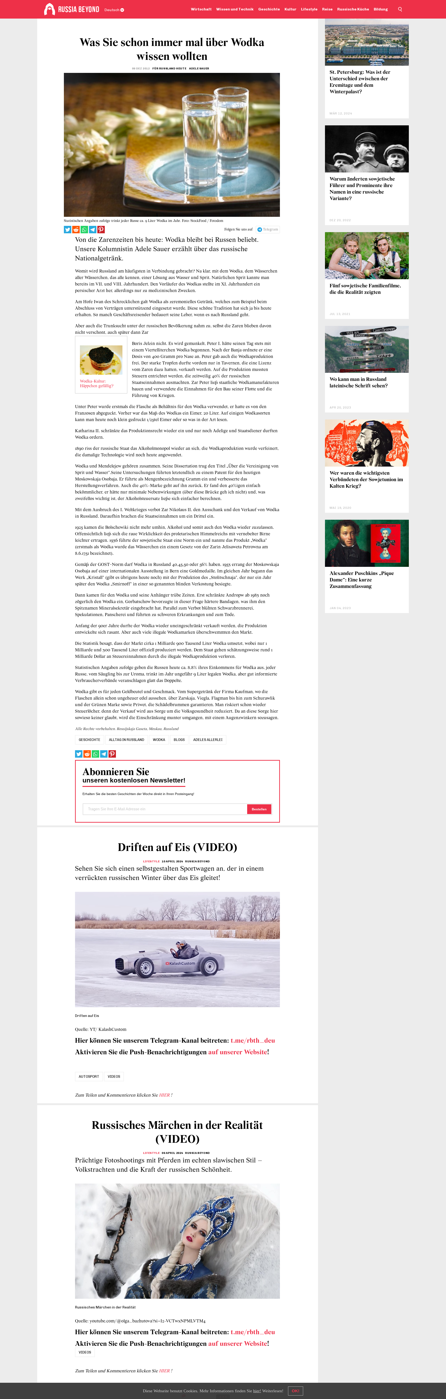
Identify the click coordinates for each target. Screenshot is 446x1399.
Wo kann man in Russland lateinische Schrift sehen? (359, 383)
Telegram (270, 229)
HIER (165, 1095)
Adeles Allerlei (208, 740)
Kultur (290, 9)
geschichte (89, 740)
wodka (159, 740)
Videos (114, 1076)
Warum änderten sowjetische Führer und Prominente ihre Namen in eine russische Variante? (362, 189)
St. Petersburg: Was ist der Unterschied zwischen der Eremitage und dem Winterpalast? (360, 82)
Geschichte (269, 9)
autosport (89, 1076)
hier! (257, 1391)
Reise (327, 9)
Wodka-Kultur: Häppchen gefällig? (96, 384)
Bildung (381, 9)
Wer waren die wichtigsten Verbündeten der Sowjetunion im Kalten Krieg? (366, 480)
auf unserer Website (237, 1052)
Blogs (179, 740)
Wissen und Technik (235, 9)
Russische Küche (353, 9)
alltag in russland (126, 740)
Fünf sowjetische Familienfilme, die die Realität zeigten (365, 289)
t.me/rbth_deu (253, 1041)
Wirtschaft (201, 9)
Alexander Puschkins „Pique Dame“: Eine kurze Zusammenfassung (362, 580)
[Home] (49, 9)
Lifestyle (309, 9)
